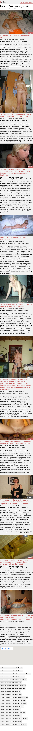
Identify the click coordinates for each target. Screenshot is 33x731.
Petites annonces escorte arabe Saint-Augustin (13, 724)
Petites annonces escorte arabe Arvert (11, 694)
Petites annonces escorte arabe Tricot (10, 715)
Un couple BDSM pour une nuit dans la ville (15, 37)
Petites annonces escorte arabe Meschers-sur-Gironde (15, 674)
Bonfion (3, 2)
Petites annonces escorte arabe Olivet (10, 682)
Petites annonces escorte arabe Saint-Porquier (13, 703)
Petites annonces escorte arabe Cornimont (12, 706)
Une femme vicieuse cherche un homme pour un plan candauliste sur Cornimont (15, 442)
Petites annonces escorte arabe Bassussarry (12, 677)
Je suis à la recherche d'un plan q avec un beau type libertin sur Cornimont (16, 305)
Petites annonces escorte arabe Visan (10, 721)
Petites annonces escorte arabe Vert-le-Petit (12, 712)
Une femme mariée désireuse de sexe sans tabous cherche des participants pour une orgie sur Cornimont (14, 562)
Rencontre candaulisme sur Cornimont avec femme (14, 238)
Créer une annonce (26, 2)
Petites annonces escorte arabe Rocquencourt (13, 685)
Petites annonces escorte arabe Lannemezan (12, 688)
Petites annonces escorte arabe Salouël (11, 668)
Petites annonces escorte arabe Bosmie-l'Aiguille (13, 718)
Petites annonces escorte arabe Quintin (11, 671)
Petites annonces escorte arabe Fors (10, 691)
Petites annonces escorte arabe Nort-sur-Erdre (13, 679)
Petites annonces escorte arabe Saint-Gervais (13, 700)
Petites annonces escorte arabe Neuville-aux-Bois (14, 697)
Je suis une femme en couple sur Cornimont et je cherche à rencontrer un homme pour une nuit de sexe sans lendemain (15, 172)
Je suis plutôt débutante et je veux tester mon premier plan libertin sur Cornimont (16, 115)
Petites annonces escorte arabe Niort (10, 709)
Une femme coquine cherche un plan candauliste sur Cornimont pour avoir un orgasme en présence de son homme (15, 502)
